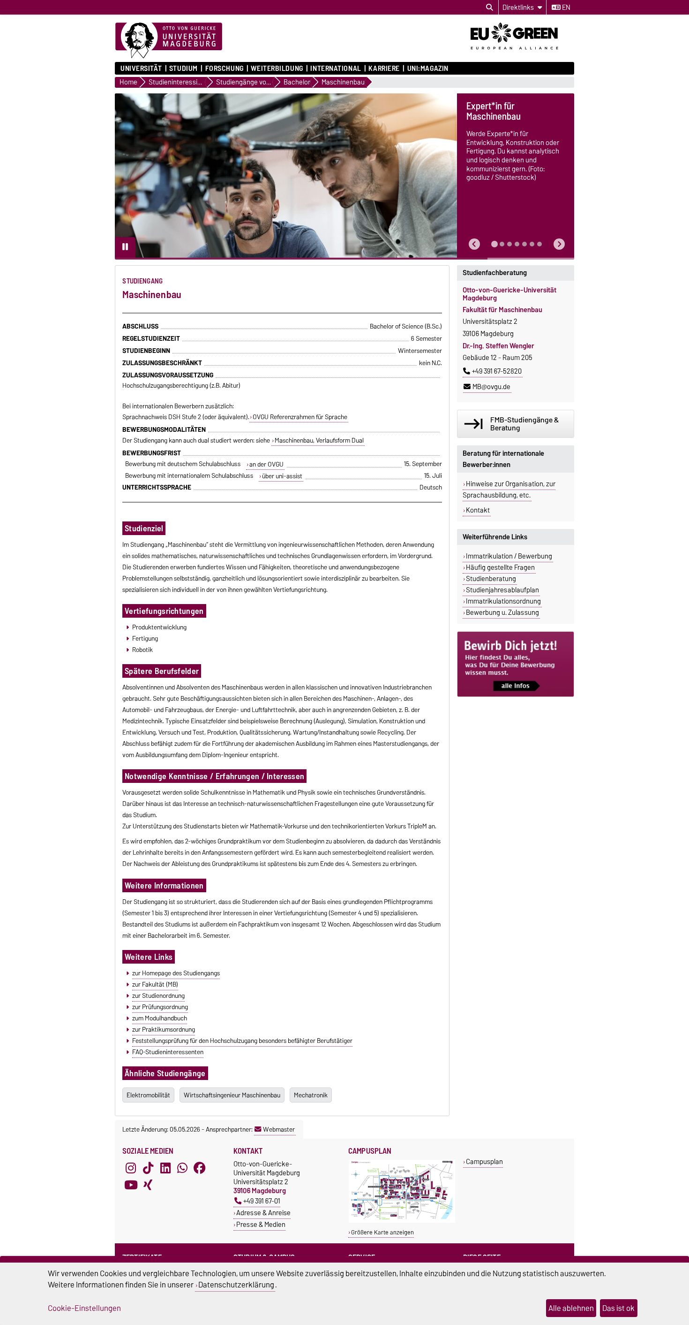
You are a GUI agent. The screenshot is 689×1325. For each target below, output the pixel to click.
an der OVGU (266, 464)
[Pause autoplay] (125, 247)
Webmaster (279, 1129)
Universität (141, 68)
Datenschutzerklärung (236, 1284)
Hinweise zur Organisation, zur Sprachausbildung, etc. (509, 489)
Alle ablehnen (571, 1308)
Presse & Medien (260, 1224)
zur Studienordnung (158, 995)
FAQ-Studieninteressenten (167, 1051)
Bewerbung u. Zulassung (502, 612)
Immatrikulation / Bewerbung (509, 556)
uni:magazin (428, 68)
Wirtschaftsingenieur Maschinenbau (232, 1095)
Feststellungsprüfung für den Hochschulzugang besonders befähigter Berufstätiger (242, 1040)
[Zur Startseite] (169, 41)
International (335, 68)
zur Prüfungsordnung (160, 1006)
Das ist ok (618, 1308)
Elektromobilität (148, 1095)
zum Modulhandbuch (159, 1018)
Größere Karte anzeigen (382, 1232)
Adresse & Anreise (263, 1212)
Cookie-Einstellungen (84, 1308)
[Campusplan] (402, 1220)
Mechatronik (311, 1095)
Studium (183, 68)
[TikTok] (148, 1167)
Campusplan (484, 1161)
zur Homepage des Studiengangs (176, 973)
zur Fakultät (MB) (155, 984)
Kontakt (478, 510)
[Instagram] (130, 1167)
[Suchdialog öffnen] (489, 7)
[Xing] (148, 1184)
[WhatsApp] (182, 1167)
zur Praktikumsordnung (163, 1029)
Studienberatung (491, 578)
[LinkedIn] (165, 1167)
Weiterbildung (277, 68)
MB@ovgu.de (491, 386)
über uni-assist (282, 476)
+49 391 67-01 (261, 1201)
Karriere (383, 68)
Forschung (224, 68)
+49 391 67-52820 (497, 371)
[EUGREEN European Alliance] (522, 53)
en (565, 7)
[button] (474, 244)
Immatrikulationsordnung (503, 601)
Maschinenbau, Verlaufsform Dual (319, 440)
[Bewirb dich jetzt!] (515, 664)
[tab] (494, 244)
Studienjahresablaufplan (502, 590)
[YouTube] (130, 1184)
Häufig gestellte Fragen (500, 567)
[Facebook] (199, 1167)
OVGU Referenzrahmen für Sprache (300, 417)
